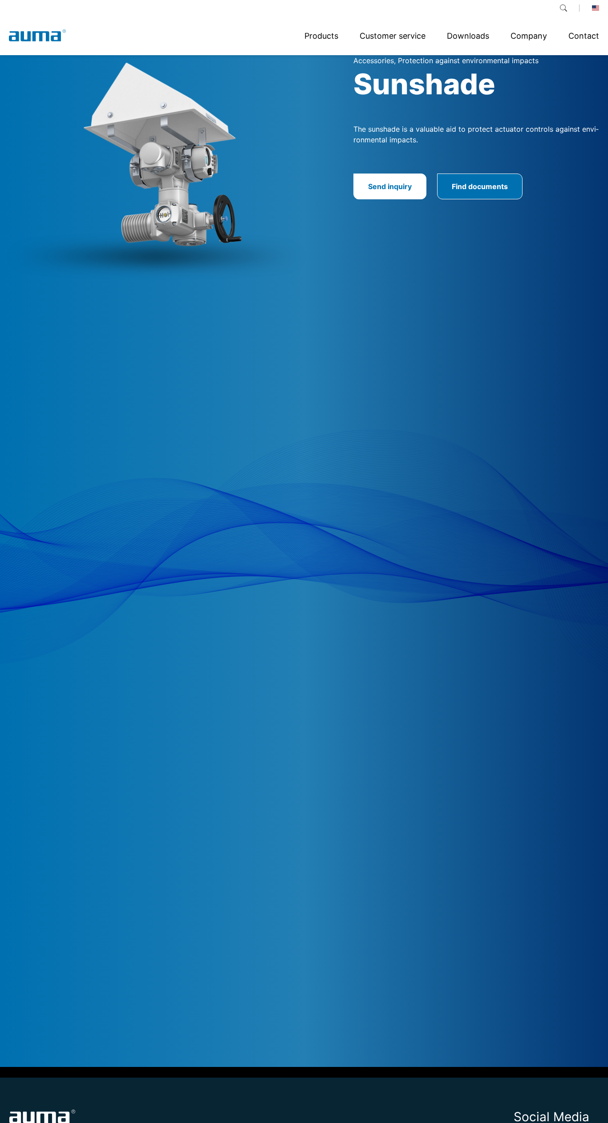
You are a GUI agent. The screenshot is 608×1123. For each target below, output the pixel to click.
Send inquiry (390, 186)
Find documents (480, 186)
